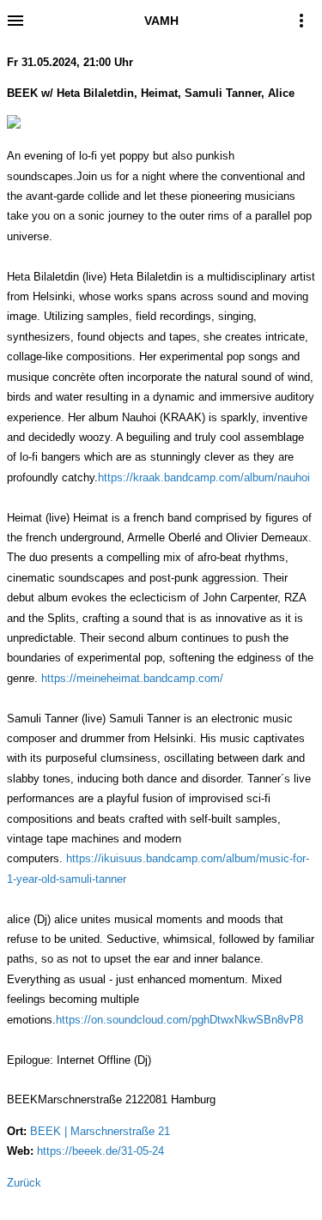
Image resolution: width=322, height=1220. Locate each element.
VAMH (161, 20)
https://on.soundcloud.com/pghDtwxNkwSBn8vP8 (179, 1019)
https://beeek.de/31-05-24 (100, 1151)
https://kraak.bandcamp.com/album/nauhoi (204, 477)
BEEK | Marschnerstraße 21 (100, 1131)
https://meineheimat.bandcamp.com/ (132, 678)
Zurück (24, 1182)
